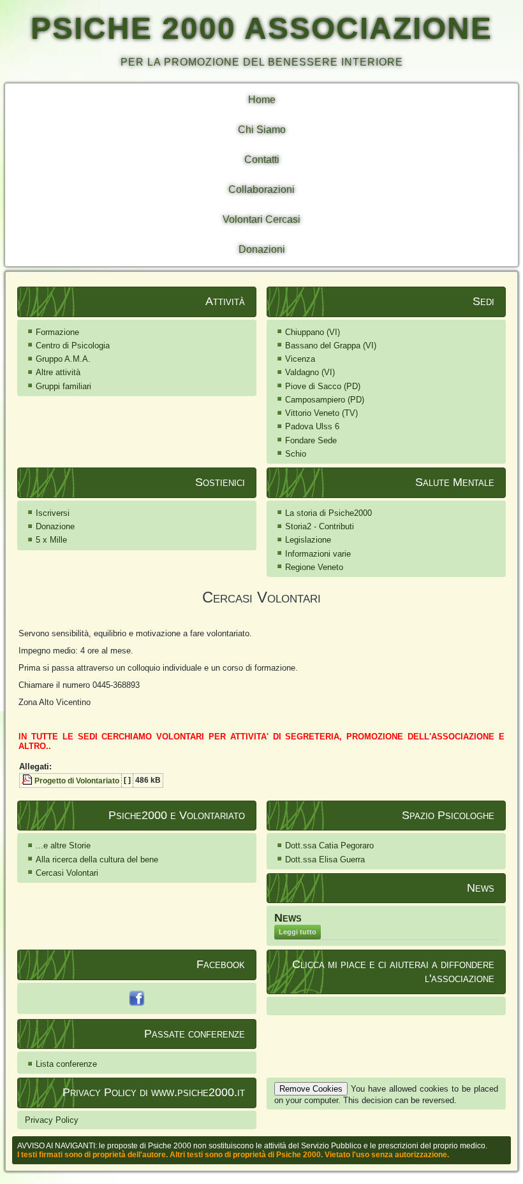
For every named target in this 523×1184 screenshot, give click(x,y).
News (288, 917)
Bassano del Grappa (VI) (330, 345)
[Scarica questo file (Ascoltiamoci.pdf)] (28, 780)
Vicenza (300, 359)
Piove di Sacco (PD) (322, 386)
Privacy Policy (51, 1120)
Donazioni (262, 249)
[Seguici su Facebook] (137, 998)
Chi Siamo (262, 129)
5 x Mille (51, 540)
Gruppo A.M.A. (63, 359)
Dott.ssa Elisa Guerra (325, 859)
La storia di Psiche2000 (328, 513)
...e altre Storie (63, 845)
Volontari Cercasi (261, 219)
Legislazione (308, 540)
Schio (295, 454)
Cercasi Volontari (67, 873)
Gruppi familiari (63, 386)
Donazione (55, 526)
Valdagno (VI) (310, 372)
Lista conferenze (66, 1064)
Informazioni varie (318, 554)
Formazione (57, 332)
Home (262, 99)
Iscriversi (53, 513)
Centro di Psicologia (73, 345)
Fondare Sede (311, 440)
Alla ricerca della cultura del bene (97, 859)
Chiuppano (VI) (312, 332)
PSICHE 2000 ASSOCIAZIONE (261, 28)
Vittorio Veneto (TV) (321, 413)
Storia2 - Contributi (319, 526)
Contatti (261, 159)
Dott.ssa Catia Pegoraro (329, 845)
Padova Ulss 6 (312, 426)
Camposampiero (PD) (324, 399)
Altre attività (58, 372)
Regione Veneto (314, 567)
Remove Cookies (311, 1089)
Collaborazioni (261, 189)
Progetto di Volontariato (76, 780)
